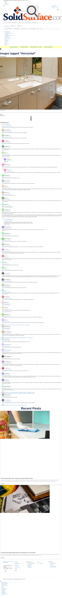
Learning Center (53, 563)
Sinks (16, 570)
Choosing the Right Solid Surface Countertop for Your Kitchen (18, 552)
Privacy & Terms (53, 567)
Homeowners (14, 25)
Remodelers (30, 567)
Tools (16, 568)
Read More (3, 483)
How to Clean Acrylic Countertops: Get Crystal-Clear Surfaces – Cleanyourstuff (17, 324)
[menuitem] (8, 28)
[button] (31, 116)
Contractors (30, 565)
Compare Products (9, 35)
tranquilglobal (6, 124)
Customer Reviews (53, 566)
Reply (3, 128)
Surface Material (4, 582)
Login (53, 7)
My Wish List (7, 37)
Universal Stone (6, 400)
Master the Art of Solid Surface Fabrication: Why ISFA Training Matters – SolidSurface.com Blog (19, 392)
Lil (4, 290)
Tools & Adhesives (5, 585)
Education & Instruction (8, 33)
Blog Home (1, 50)
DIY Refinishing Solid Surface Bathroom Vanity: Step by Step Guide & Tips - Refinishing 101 (19, 337)
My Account (54, 5)
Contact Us (7, 4)
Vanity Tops (17, 567)
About (6, 1)
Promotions (41, 563)
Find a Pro (52, 564)
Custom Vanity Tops (5, 583)
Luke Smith (6, 273)
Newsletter (7, 40)
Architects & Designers (31, 563)
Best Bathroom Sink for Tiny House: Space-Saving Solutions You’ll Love (16, 405)
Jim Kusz (5, 249)
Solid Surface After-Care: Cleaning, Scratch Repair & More (17, 478)
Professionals (7, 26)
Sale (2, 587)
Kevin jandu (6, 368)
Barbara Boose (8, 219)
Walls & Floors (4, 584)
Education (20, 25)
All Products (17, 563)
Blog (6, 2)
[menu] (23, 28)
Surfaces (16, 565)
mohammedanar (6, 344)
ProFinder (6, 34)
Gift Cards (6, 41)
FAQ (6, 3)
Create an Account (55, 6)
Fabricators (29, 566)
